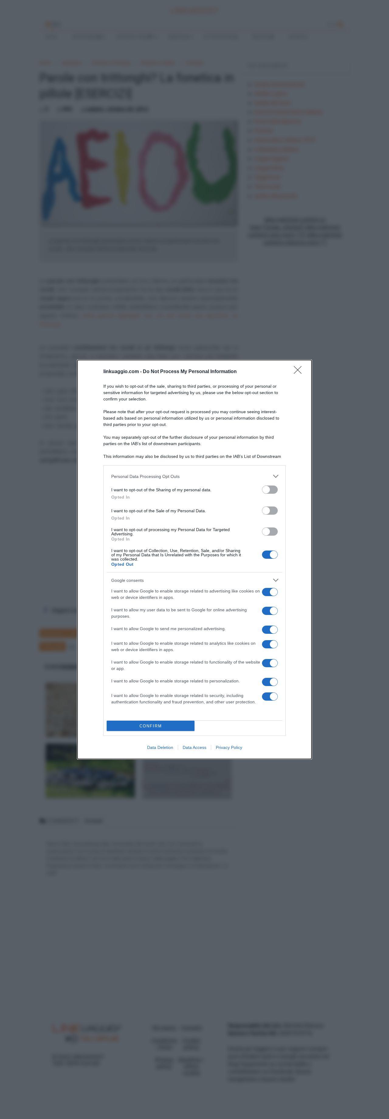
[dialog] (194, 559)
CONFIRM (150, 726)
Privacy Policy (229, 747)
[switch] (270, 490)
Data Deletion (160, 747)
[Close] (299, 372)
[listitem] (194, 476)
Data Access (194, 747)
